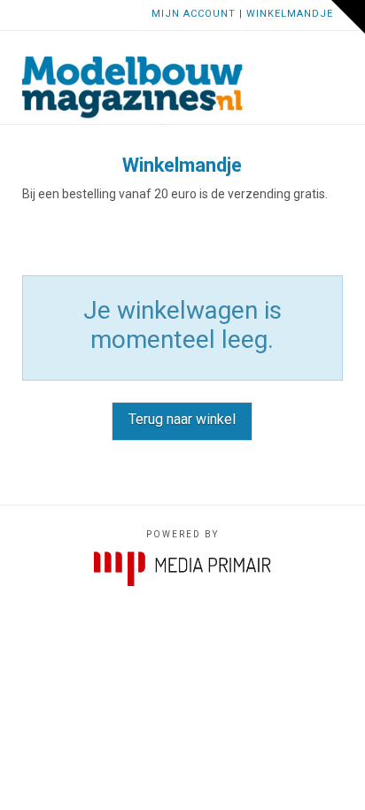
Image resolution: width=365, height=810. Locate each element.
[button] (334, 59)
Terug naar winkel (182, 419)
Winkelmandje (289, 13)
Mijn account (193, 13)
